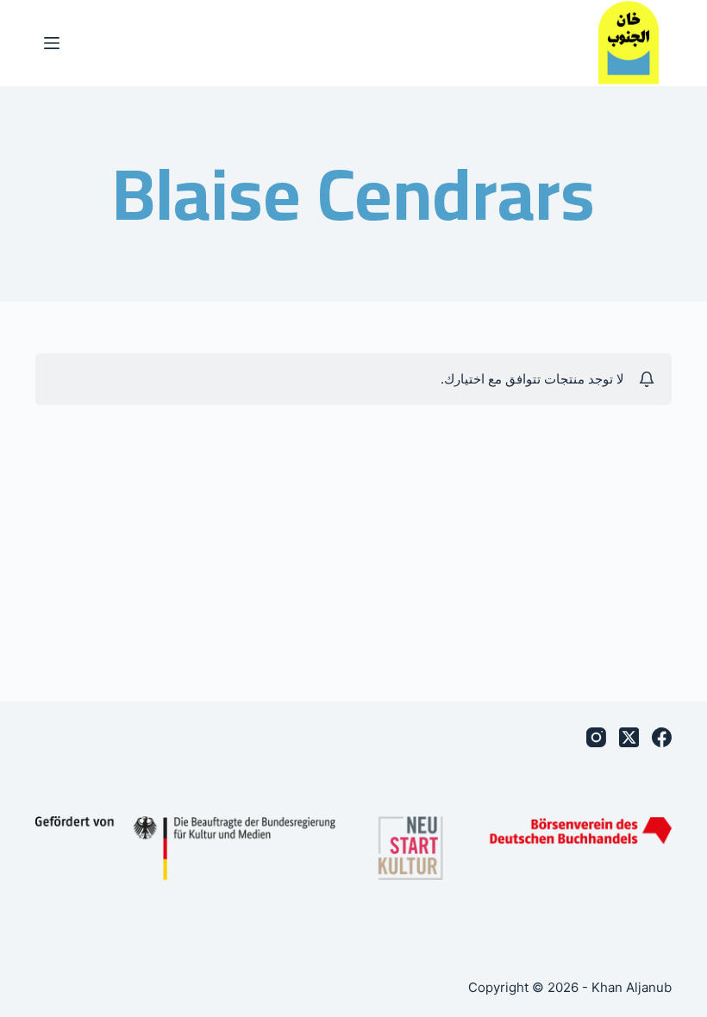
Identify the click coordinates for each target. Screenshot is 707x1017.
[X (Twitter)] (629, 737)
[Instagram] (596, 737)
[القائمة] (51, 43)
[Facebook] (662, 737)
